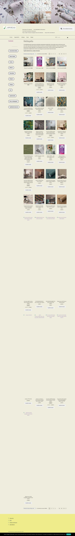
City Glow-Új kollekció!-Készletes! (29, 31)
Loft (10, 90)
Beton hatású (12, 56)
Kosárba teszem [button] (39, 92)
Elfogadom (68, 534)
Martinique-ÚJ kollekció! (27, 29)
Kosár (28, 37)
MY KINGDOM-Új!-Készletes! (39, 29)
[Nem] (73, 534)
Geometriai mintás (13, 50)
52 (59, 53)
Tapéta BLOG (16, 37)
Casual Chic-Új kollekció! (50, 32)
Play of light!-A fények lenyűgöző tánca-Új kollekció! (33, 32)
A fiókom (23, 37)
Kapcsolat (12, 518)
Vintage (11, 84)
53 (61, 53)
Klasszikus (12, 73)
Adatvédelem (12, 524)
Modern (11, 67)
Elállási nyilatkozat (13, 522)
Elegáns (11, 78)
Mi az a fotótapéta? (13, 101)
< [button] (35, 20)
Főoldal (11, 37)
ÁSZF (11, 520)
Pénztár (32, 37)
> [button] (40, 20)
